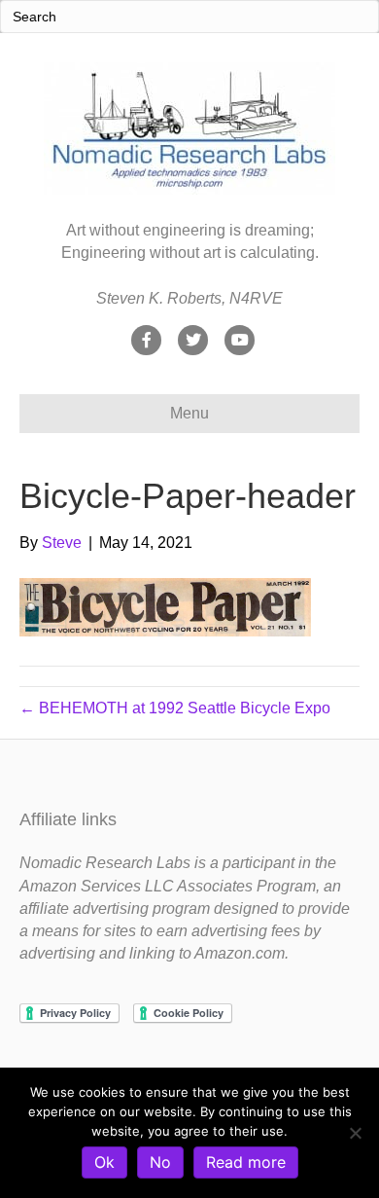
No (160, 1162)
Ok (104, 1162)
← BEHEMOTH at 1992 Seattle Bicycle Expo (174, 708)
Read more (246, 1162)
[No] (354, 1133)
